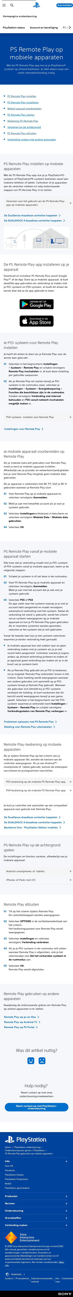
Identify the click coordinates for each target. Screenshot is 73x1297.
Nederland (16, 1274)
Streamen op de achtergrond (24, 127)
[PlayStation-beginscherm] (36, 5)
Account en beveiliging (44, 27)
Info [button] (7, 1161)
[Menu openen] (4, 5)
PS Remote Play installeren (22, 102)
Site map (57, 1280)
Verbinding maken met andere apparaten (31, 139)
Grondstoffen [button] (13, 1217)
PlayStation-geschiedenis (17, 1187)
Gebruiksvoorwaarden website (42, 1280)
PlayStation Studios (14, 1174)
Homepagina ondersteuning (20, 16)
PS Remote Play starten (20, 114)
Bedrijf (8, 1183)
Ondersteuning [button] (14, 1210)
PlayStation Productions (16, 1179)
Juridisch (9, 1278)
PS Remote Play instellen (21, 96)
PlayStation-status (14, 27)
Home (8, 1147)
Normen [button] (10, 1203)
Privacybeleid (22, 1278)
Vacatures (10, 1170)
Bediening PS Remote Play (22, 121)
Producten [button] (11, 1196)
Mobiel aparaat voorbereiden (24, 108)
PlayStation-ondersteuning (27, 1147)
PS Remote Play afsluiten (21, 133)
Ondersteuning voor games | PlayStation (25, 1150)
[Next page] (69, 27)
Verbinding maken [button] (16, 1225)
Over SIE (9, 1165)
